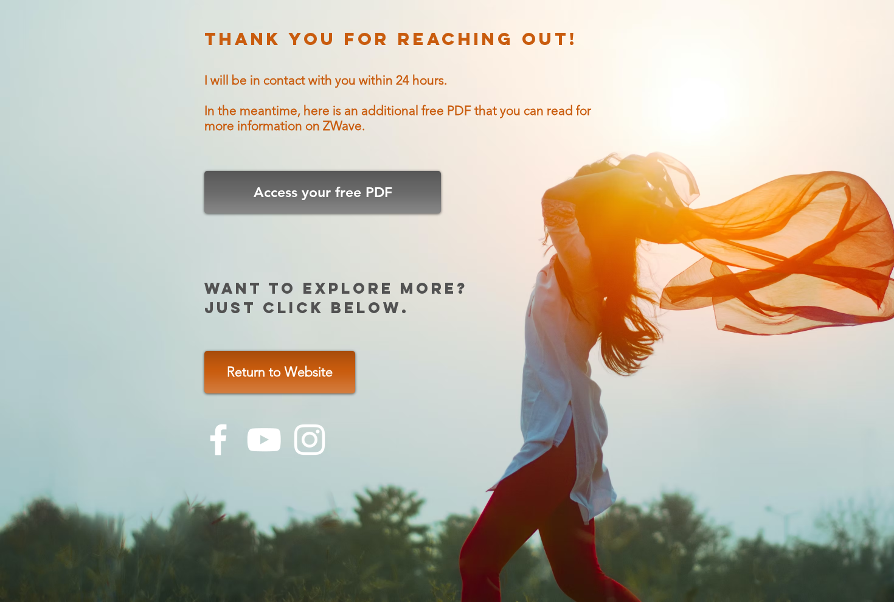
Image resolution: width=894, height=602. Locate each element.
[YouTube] (264, 439)
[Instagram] (309, 439)
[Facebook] (218, 439)
